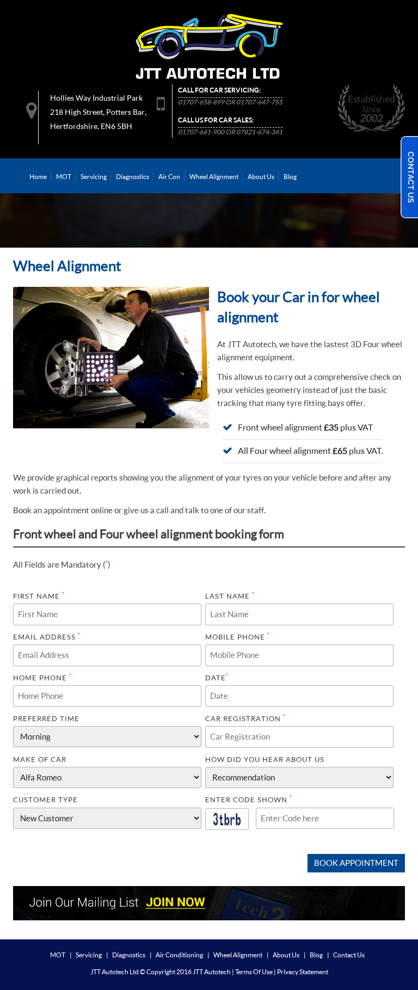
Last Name (230, 595)
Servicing (94, 177)
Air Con (169, 177)
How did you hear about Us (264, 759)
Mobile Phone (237, 636)
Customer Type (45, 799)
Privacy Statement (302, 972)
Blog (290, 177)
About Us (261, 177)
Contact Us (349, 955)
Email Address (47, 636)
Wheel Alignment (213, 177)
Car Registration (245, 718)
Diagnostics (132, 177)
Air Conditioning (179, 955)
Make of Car (39, 759)
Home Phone (42, 677)
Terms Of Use (254, 972)
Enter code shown (248, 799)
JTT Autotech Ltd (114, 972)
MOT (63, 177)
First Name (39, 595)
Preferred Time (46, 718)
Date (217, 677)
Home (38, 177)
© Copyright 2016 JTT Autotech (185, 972)
